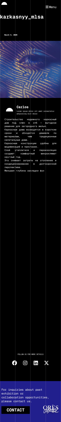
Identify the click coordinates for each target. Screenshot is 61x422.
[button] (51, 7)
